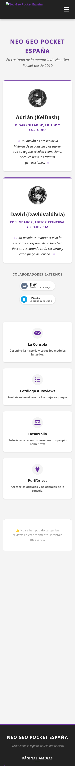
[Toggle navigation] (66, 10)
